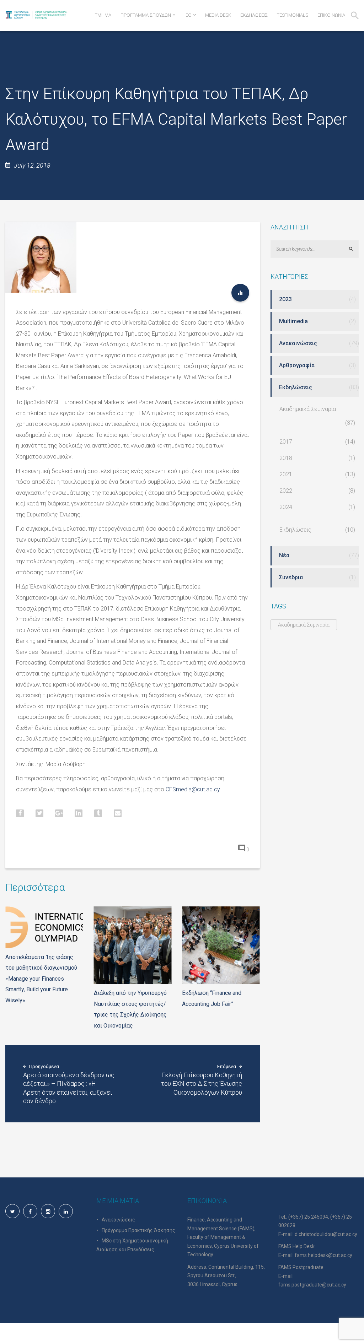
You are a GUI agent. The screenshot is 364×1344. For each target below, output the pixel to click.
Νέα (284, 555)
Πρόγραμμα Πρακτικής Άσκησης (138, 1230)
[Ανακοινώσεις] (240, 293)
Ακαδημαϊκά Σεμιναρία (307, 409)
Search (354, 248)
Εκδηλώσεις (295, 387)
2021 (285, 474)
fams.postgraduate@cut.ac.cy (312, 1285)
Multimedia (293, 321)
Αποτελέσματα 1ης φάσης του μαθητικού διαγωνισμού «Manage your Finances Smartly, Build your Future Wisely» (41, 979)
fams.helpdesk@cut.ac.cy (323, 1255)
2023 (285, 299)
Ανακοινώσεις (298, 343)
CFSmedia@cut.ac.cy (193, 789)
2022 (285, 490)
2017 (285, 441)
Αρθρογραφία (297, 365)
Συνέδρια (291, 577)
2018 (285, 458)
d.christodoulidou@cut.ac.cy (326, 1234)
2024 (285, 507)
